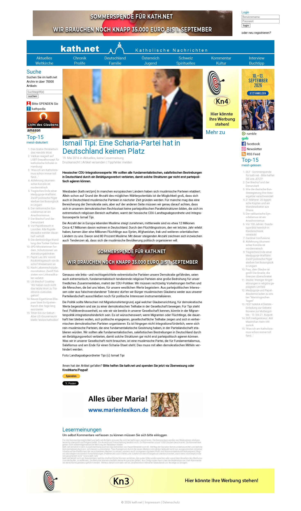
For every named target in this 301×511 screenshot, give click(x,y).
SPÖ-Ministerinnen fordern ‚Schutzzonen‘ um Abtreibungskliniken (44, 250)
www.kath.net (90, 456)
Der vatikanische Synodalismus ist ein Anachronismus (43, 212)
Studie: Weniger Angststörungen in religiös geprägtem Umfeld (260, 283)
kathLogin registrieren (141, 440)
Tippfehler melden (120, 162)
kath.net (137, 502)
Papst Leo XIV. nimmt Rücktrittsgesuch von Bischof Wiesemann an (45, 261)
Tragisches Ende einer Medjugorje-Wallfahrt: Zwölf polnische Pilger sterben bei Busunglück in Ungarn (45, 197)
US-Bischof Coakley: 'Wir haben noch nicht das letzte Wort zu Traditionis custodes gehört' (44, 288)
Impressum (152, 502)
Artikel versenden (93, 162)
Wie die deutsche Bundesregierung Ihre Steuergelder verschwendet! (259, 193)
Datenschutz (171, 502)
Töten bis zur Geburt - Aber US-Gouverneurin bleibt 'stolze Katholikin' (45, 316)
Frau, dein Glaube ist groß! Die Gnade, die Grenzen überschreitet (259, 273)
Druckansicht (71, 162)
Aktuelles (89, 158)
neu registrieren (259, 33)
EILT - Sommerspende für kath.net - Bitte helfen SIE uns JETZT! (260, 175)
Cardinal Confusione (258, 238)
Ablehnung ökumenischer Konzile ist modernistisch (43, 184)
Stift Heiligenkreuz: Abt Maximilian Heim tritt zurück (259, 322)
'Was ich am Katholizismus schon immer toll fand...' (44, 173)
